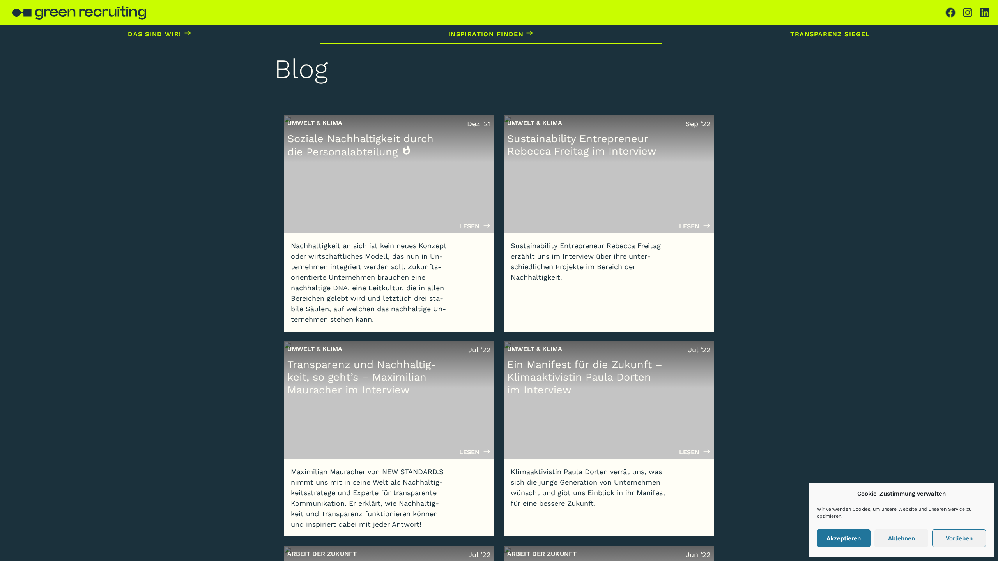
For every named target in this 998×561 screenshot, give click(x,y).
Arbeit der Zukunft (322, 553)
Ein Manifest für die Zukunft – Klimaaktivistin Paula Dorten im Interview (584, 377)
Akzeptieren (843, 538)
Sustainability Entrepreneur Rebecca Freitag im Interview (581, 144)
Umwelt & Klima (315, 123)
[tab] (950, 12)
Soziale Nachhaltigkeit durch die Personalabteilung (360, 145)
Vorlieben (959, 538)
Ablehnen (901, 538)
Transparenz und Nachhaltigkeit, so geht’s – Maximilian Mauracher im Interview (361, 377)
